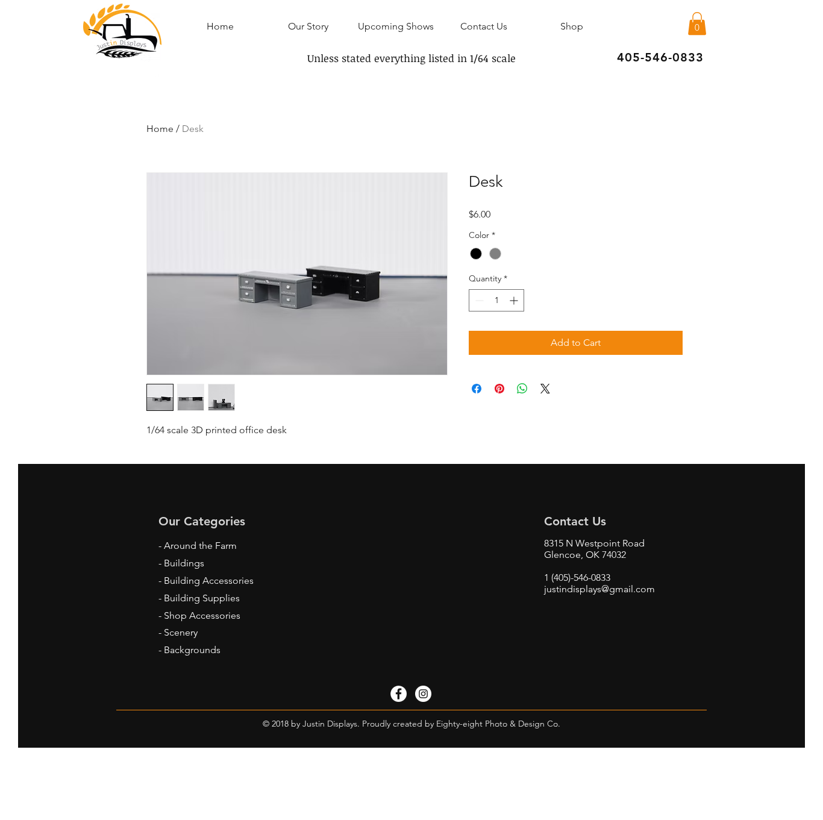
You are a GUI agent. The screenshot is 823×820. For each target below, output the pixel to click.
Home (160, 128)
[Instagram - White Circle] (423, 694)
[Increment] (514, 300)
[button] (697, 23)
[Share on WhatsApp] (522, 388)
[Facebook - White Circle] (398, 694)
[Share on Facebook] (476, 388)
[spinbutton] (496, 300)
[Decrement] (478, 300)
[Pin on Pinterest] (499, 388)
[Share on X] (545, 388)
